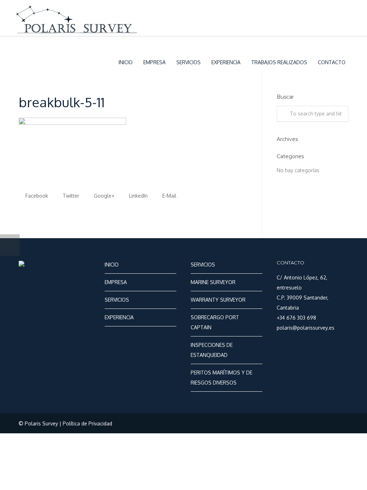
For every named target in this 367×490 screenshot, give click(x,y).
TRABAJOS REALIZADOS (279, 62)
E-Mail (168, 196)
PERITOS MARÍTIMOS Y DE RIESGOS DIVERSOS (221, 377)
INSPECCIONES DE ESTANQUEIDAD (212, 350)
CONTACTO (331, 62)
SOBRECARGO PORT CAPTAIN (215, 322)
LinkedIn (138, 196)
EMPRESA (154, 62)
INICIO (126, 62)
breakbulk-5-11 (62, 102)
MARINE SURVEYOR (213, 282)
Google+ (103, 196)
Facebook (36, 196)
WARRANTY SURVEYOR (218, 300)
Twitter (70, 196)
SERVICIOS (188, 62)
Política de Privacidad (87, 423)
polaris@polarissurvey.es (305, 328)
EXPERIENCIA (225, 62)
